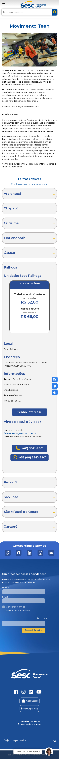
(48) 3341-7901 (32, 448)
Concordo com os (18, 608)
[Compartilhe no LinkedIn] (29, 553)
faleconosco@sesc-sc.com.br (20, 433)
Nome (5, 587)
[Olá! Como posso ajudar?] (49, 752)
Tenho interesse (29, 412)
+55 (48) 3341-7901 (32, 457)
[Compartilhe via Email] (51, 553)
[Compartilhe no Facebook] (18, 553)
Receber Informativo (34, 630)
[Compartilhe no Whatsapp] (8, 553)
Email (5, 597)
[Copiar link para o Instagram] (40, 553)
